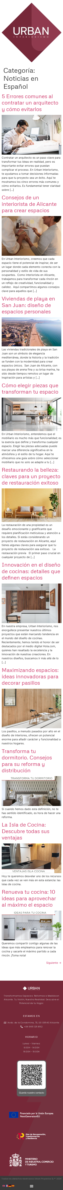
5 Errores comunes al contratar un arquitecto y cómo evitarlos (30, 102)
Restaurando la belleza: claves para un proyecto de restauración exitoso (31, 476)
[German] (10, 1185)
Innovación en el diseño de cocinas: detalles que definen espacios (31, 571)
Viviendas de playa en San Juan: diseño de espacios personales (28, 305)
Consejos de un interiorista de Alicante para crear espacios (29, 203)
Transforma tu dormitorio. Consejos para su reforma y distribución (27, 760)
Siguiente (53, 962)
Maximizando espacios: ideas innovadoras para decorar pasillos (30, 676)
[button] (31, 1186)
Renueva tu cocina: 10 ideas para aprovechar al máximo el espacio (29, 898)
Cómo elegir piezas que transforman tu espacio (30, 388)
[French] (7, 1185)
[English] (4, 1185)
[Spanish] (13, 1185)
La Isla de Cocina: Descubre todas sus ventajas (25, 831)
